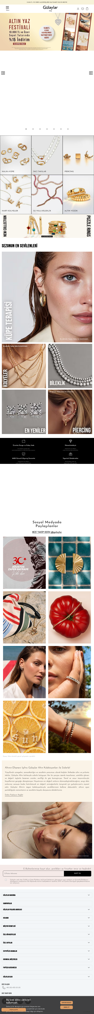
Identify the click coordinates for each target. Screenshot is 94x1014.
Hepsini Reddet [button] (66, 1002)
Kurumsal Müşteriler (10, 959)
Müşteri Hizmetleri (9, 926)
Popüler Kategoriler (10, 967)
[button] (26, 131)
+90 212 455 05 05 (13, 988)
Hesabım (6, 918)
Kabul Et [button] (66, 1007)
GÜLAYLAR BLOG (8, 977)
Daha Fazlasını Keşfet (14, 795)
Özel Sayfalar (7, 943)
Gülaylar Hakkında (9, 895)
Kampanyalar (7, 903)
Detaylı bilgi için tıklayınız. (34, 1011)
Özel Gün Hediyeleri (9, 934)
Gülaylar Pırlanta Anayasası (12, 909)
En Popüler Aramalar (10, 951)
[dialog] (47, 1005)
